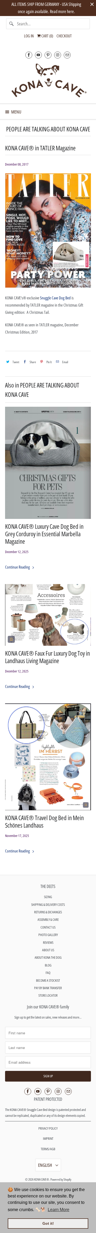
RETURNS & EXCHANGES (48, 912)
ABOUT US (48, 950)
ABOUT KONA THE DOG (48, 957)
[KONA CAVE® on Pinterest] (48, 55)
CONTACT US (48, 927)
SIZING (48, 896)
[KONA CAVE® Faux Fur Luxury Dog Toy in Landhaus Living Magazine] (48, 615)
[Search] (11, 23)
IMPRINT (48, 1138)
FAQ (48, 972)
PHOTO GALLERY (48, 934)
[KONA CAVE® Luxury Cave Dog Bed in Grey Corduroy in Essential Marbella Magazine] (48, 463)
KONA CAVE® (41, 1179)
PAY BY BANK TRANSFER (48, 987)
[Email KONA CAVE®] (67, 55)
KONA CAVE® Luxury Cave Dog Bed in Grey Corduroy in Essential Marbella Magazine (44, 534)
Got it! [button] (48, 1223)
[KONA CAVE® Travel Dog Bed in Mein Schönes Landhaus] (48, 756)
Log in (29, 35)
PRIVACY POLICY (48, 1128)
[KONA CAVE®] (48, 80)
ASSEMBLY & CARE (48, 919)
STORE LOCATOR (48, 995)
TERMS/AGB (48, 1148)
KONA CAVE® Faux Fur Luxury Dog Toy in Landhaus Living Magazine (47, 657)
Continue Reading (18, 567)
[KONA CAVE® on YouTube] (38, 55)
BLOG (48, 965)
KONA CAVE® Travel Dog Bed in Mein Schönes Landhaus (44, 821)
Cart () (47, 35)
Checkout (64, 35)
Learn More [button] (58, 1209)
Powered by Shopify (60, 1179)
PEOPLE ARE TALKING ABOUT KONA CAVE (48, 129)
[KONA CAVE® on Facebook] (28, 55)
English (45, 1165)
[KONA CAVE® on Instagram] (57, 55)
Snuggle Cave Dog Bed (55, 297)
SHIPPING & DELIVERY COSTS (48, 904)
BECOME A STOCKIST (48, 980)
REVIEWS (48, 942)
